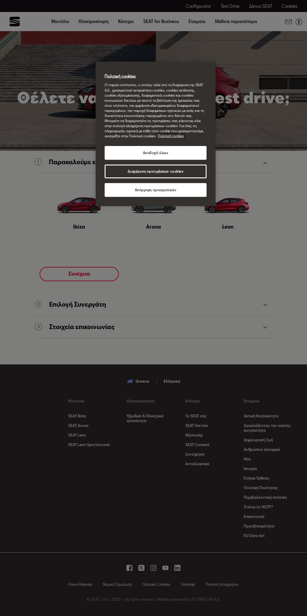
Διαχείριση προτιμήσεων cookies (155, 171)
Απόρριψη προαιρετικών (156, 190)
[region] (156, 134)
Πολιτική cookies (171, 136)
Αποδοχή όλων (155, 153)
